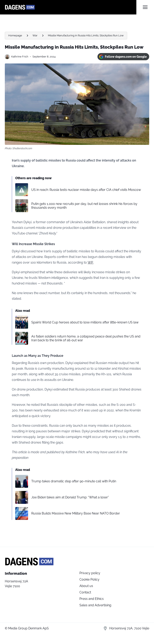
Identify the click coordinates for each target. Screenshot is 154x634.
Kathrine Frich (19, 56)
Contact (85, 592)
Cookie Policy (89, 579)
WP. (90, 262)
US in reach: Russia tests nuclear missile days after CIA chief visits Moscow (86, 190)
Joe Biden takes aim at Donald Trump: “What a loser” (70, 497)
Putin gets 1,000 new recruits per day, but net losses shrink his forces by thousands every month (84, 206)
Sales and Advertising (95, 605)
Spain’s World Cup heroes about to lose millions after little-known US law (85, 322)
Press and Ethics (91, 599)
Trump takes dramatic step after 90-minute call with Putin (73, 481)
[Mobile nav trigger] (145, 7)
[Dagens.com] (70, 7)
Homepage (15, 35)
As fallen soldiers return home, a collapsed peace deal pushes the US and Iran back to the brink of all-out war (85, 338)
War (34, 35)
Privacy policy (89, 573)
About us (86, 586)
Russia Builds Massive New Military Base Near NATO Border (75, 513)
